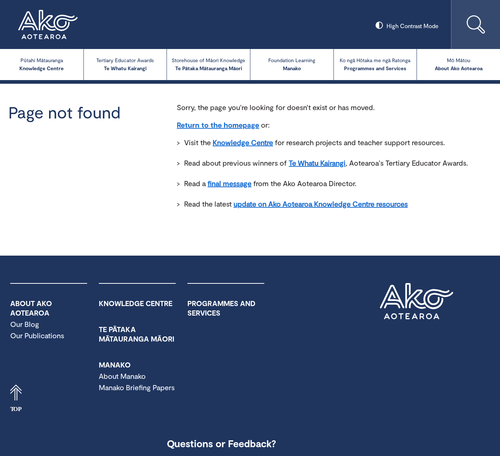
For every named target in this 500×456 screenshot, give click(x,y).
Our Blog (24, 324)
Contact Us (307, 443)
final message (229, 183)
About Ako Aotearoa (458, 64)
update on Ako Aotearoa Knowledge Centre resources (321, 203)
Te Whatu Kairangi (125, 64)
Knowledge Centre (41, 64)
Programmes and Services (375, 64)
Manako (291, 64)
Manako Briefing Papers (137, 387)
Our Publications (37, 335)
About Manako (122, 376)
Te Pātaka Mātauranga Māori (208, 64)
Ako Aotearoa (416, 301)
